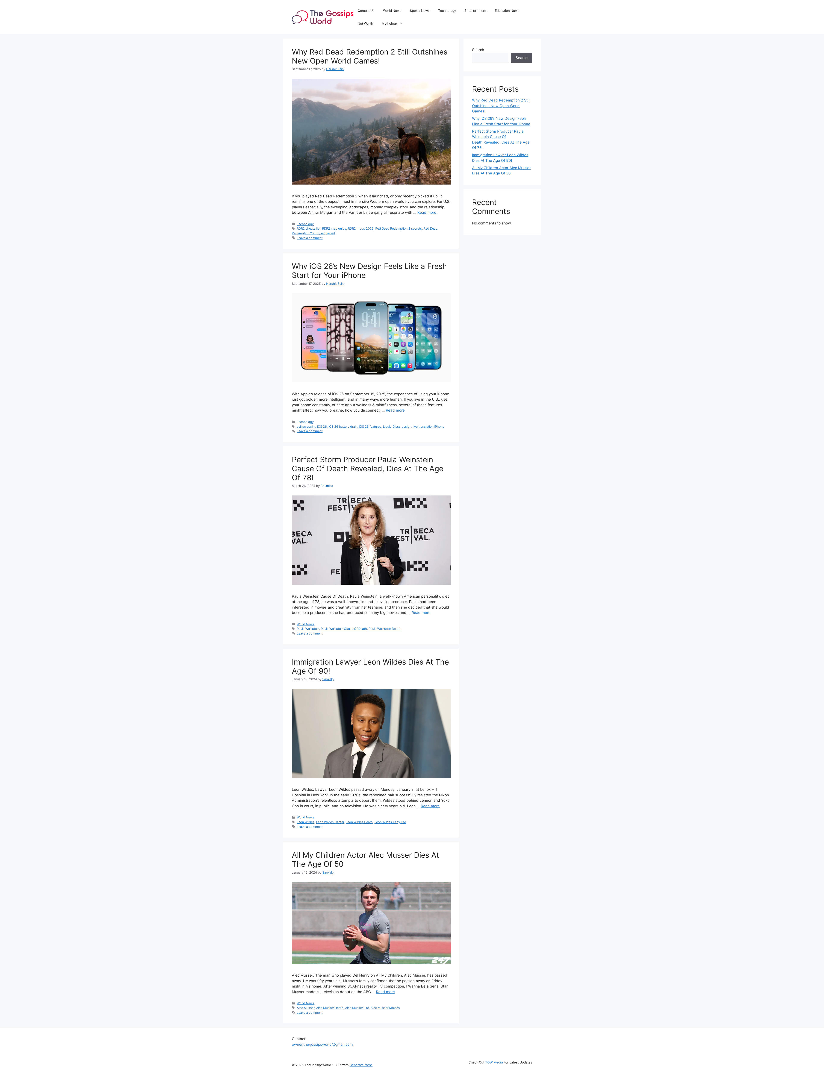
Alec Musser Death (329, 1008)
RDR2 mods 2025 (361, 228)
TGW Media (494, 1062)
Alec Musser (305, 1008)
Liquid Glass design (397, 426)
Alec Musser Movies (385, 1008)
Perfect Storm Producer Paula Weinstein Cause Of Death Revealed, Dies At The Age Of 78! (367, 468)
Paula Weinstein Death (384, 628)
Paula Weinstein (308, 628)
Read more (426, 212)
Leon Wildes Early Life (390, 822)
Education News (507, 11)
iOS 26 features (370, 426)
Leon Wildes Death (359, 822)
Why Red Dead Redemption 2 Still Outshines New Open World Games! (369, 56)
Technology (447, 11)
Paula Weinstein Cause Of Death (344, 628)
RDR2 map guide (334, 228)
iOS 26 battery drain (343, 426)
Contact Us (366, 11)
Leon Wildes (305, 822)
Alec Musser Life (357, 1008)
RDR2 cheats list (308, 228)
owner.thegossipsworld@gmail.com (322, 1044)
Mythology (390, 23)
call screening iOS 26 (312, 426)
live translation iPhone (428, 426)
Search (478, 50)
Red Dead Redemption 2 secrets (398, 228)
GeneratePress (361, 1065)
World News (392, 11)
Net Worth (365, 23)
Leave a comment (310, 238)
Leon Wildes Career (330, 822)
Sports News (420, 11)
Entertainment (475, 11)
